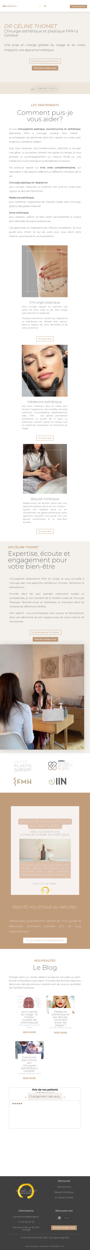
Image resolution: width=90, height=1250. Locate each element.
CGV (63, 1246)
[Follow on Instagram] (59, 1217)
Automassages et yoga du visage (29, 1026)
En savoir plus (45, 339)
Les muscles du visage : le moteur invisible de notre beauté (29, 1017)
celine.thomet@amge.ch (26, 1216)
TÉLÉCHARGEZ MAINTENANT (45, 940)
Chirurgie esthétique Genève (29, 1073)
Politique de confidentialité (50, 1246)
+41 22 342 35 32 (26, 1222)
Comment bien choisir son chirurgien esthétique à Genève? (29, 1064)
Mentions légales (31, 1246)
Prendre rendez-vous (78, 6)
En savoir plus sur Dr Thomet (45, 61)
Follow (67, 1218)
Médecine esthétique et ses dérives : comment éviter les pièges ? (60, 1018)
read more (29, 1032)
